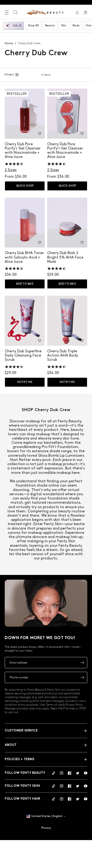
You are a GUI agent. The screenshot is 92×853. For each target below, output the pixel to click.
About (11, 745)
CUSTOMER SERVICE (21, 730)
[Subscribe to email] (82, 662)
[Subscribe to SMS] (82, 677)
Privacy (46, 828)
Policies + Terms (19, 759)
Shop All (33, 25)
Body (76, 25)
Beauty (50, 25)
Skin (63, 25)
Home (9, 43)
